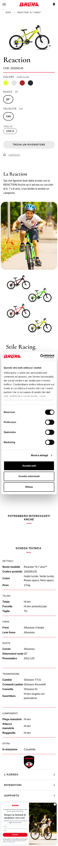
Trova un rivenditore (29, 144)
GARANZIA (14, 155)
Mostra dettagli (39, 455)
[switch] (49, 422)
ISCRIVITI (15, 834)
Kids (8, 12)
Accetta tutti (29, 465)
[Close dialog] (55, 804)
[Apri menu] (7, 4)
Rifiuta (29, 487)
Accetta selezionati (29, 476)
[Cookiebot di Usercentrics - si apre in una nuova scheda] (41, 356)
